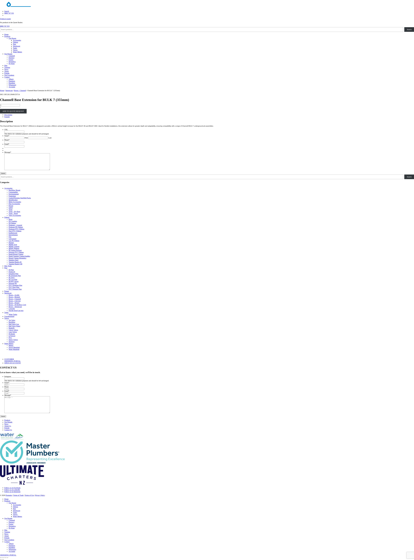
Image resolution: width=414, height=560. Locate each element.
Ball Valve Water (14, 326)
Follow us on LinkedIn (12, 490)
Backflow (12, 322)
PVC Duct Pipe (14, 287)
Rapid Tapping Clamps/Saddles (19, 256)
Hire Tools (8, 266)
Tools (10, 210)
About (6, 71)
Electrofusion (13, 235)
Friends (6, 73)
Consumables (13, 192)
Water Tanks (13, 314)
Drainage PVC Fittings (16, 229)
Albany (11, 79)
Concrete (12, 309)
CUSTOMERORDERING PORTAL (12, 360)
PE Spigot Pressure (15, 250)
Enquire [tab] (7, 117)
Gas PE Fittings (14, 241)
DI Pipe (11, 270)
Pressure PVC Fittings (16, 252)
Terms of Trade (18, 495)
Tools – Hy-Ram (14, 211)
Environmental (14, 194)
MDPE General (14, 246)
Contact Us (8, 430)
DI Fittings (12, 223)
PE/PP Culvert (13, 281)
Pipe (14, 44)
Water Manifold (14, 349)
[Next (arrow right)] (3, 559)
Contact (7, 77)
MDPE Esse (13, 244)
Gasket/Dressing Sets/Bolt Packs (20, 198)
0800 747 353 (9, 13)
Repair (11, 206)
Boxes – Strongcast (15, 307)
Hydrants (12, 334)
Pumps (6, 291)
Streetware (16, 46)
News (6, 69)
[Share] (5, 557)
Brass (10, 219)
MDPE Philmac (14, 248)
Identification (13, 200)
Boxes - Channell (20, 90)
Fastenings (12, 196)
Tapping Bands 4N (15, 262)
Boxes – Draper (14, 303)
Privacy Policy (40, 495)
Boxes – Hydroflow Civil (17, 305)
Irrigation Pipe (13, 274)
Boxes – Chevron (15, 301)
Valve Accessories (15, 215)
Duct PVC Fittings (15, 231)
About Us (7, 426)
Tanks (15, 48)
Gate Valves (13, 332)
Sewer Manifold (14, 347)
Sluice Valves (13, 340)
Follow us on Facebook (12, 488)
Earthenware (13, 233)
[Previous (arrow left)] (1, 559)
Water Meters (17, 52)
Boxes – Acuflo (14, 295)
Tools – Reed (13, 213)
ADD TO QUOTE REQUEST (13, 111)
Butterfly (12, 328)
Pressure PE (13, 283)
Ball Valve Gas (14, 324)
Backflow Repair (14, 190)
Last (50, 138)
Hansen (11, 243)
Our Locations (9, 75)
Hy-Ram (12, 63)
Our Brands (8, 54)
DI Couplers (13, 221)
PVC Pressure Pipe (15, 289)
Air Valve (12, 320)
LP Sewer (12, 336)
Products (7, 36)
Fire (10, 237)
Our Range (12, 38)
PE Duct (11, 277)
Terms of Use (29, 495)
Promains (9, 495)
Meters (11, 345)
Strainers (12, 342)
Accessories (17, 40)
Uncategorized (9, 316)
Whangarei (12, 85)
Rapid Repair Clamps (16, 254)
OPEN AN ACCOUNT (12, 363)
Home (6, 34)
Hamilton (12, 83)
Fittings (15, 42)
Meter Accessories (15, 202)
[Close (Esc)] (7, 557)
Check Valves (13, 330)
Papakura (12, 81)
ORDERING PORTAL (8, 555)
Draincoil (12, 272)
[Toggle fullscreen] (3, 557)
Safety (11, 208)
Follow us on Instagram (12, 492)
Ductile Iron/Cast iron (16, 310)
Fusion (11, 60)
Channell (12, 56)
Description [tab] (8, 115)
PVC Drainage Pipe (15, 285)
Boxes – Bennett (14, 297)
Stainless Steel (13, 260)
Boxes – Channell (15, 299)
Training (7, 67)
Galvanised (12, 239)
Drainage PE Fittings (16, 227)
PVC (10, 338)
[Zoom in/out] (1, 557)
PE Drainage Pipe (15, 276)
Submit (3, 173)
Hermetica (12, 62)
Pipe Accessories (14, 204)
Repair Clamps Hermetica (17, 258)
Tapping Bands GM (15, 264)
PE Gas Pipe (13, 279)
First (26, 138)
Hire (5, 65)
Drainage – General (15, 225)
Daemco (11, 58)
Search (6, 11)
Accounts (12, 87)
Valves (15, 50)
